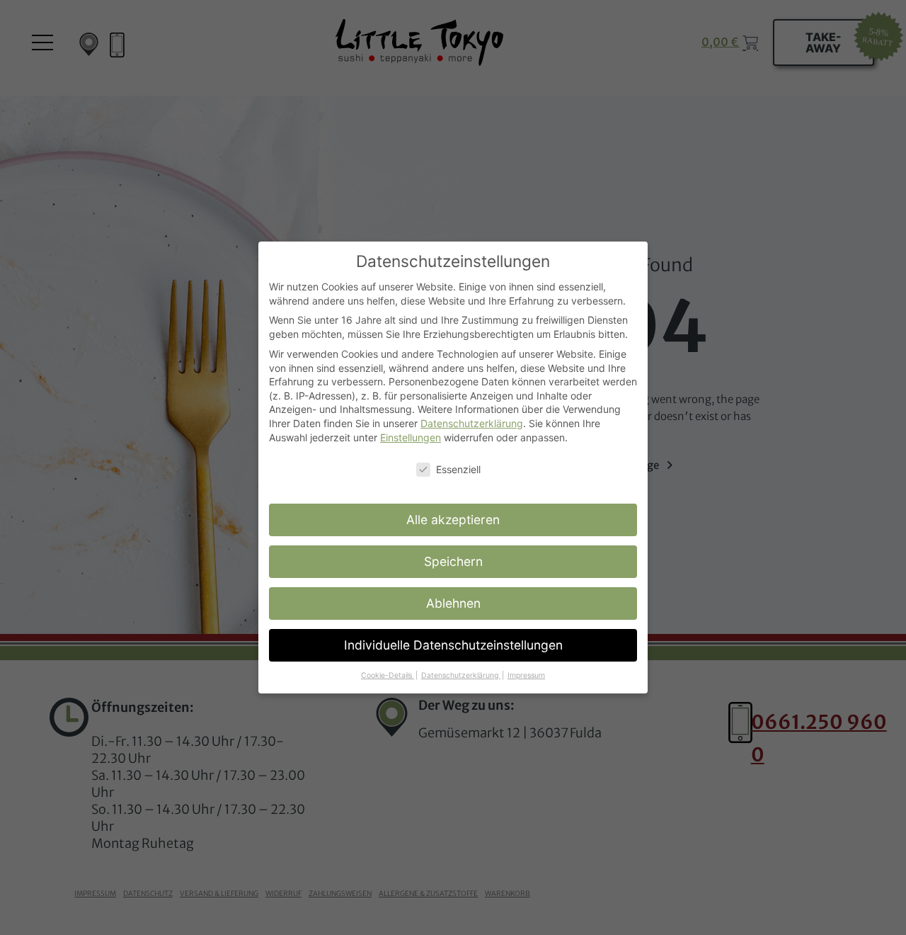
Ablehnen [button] (453, 603)
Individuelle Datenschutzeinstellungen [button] (453, 645)
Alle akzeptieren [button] (453, 519)
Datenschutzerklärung (471, 423)
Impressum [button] (526, 675)
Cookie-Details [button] (387, 675)
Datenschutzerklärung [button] (460, 675)
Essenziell (458, 469)
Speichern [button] (453, 561)
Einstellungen (410, 437)
